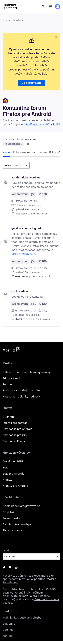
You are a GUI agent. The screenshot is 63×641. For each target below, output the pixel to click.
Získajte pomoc (13, 530)
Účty (44, 268)
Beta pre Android (14, 473)
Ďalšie (53, 152)
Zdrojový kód (11, 378)
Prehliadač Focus (14, 441)
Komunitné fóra (14, 20)
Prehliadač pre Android (17, 429)
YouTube (10, 567)
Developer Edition (14, 461)
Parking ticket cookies (25, 177)
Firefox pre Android (26, 201)
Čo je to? (8, 512)
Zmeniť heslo (11, 518)
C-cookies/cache (13, 144)
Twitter (7, 384)
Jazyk (6, 550)
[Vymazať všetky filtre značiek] (28, 144)
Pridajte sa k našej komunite (21, 390)
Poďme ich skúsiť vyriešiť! (43, 124)
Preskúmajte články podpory (21, 396)
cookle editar (19, 291)
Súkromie (9, 623)
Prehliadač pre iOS (15, 435)
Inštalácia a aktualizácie (28, 205)
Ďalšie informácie (31, 82)
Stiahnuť (8, 416)
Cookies (8, 629)
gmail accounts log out (26, 228)
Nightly (7, 479)
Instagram (16, 567)
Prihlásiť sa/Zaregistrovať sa (21, 506)
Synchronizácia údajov (17, 524)
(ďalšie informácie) (23, 254)
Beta (6, 467)
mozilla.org (10, 611)
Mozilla (11, 350)
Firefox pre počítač (15, 423)
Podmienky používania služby (22, 617)
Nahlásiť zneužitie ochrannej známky (27, 372)
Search (43, 6)
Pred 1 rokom (40, 213)
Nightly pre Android (15, 485)
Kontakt (8, 635)
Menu (50, 6)
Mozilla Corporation (32, 579)
